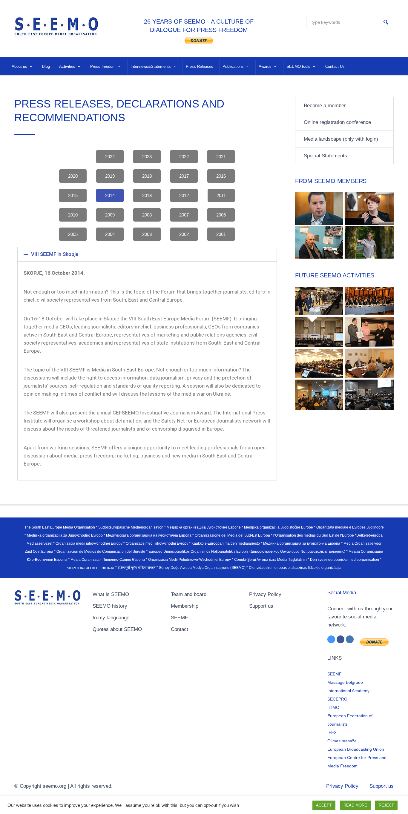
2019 (110, 176)
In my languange (111, 618)
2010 (73, 214)
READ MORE (355, 805)
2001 (221, 234)
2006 (221, 214)
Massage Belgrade (345, 682)
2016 (221, 176)
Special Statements (325, 156)
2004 (110, 234)
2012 (184, 195)
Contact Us (335, 66)
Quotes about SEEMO (117, 629)
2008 (147, 214)
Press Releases (199, 66)
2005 (73, 234)
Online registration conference (337, 122)
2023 (147, 156)
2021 (221, 156)
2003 (147, 234)
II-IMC (333, 707)
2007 (184, 214)
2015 (73, 195)
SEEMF (179, 618)
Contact (179, 629)
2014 (110, 195)
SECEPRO (337, 699)
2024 (110, 156)
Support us (261, 606)
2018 (147, 176)
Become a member (325, 105)
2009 (110, 214)
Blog (46, 66)
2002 (184, 234)
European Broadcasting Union (355, 749)
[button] (147, 254)
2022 (184, 156)
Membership (184, 606)
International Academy (348, 690)
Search (385, 22)
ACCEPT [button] (324, 805)
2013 (147, 195)
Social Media (341, 592)
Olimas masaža (342, 740)
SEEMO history (110, 606)
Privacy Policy (265, 594)
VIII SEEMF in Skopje (54, 254)
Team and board (188, 594)
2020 (73, 176)
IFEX (332, 732)
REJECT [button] (386, 805)
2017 (184, 176)
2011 (221, 195)
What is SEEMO (111, 594)
